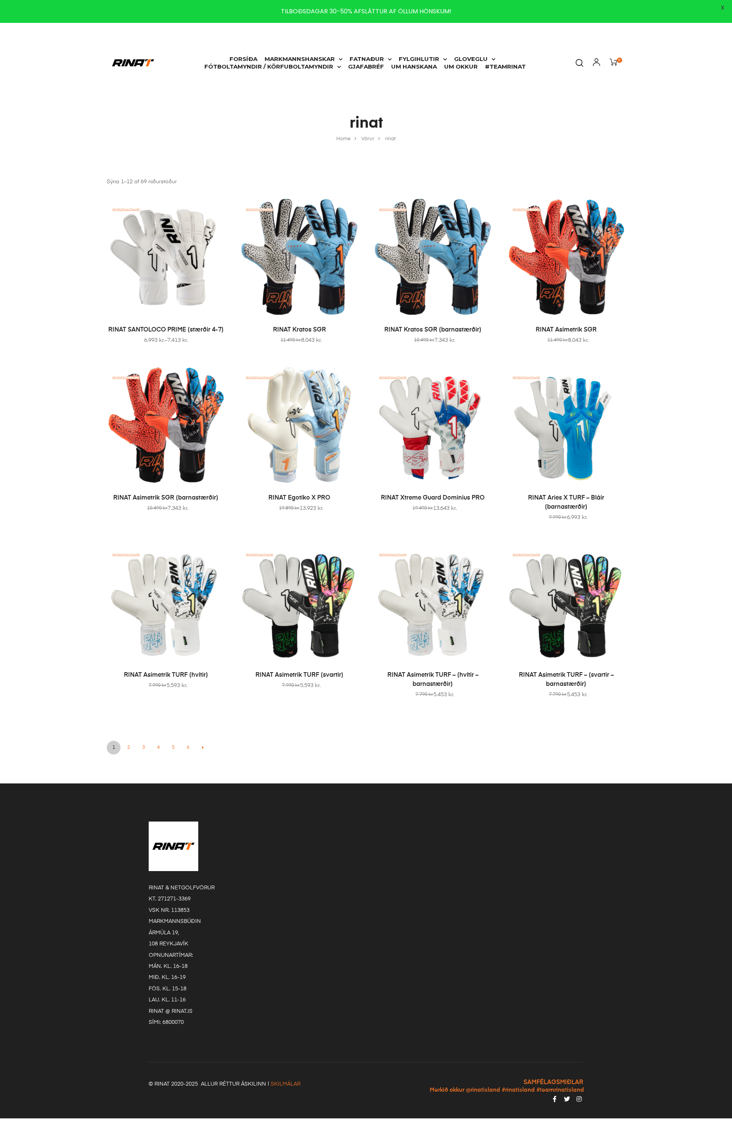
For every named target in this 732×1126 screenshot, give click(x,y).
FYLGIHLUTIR (419, 58)
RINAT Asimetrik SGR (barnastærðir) (165, 498)
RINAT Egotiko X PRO (299, 498)
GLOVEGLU (471, 58)
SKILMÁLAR (285, 1084)
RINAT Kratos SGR (299, 330)
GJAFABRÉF (366, 66)
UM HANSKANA (414, 66)
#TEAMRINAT (505, 66)
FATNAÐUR (367, 58)
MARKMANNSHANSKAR (300, 58)
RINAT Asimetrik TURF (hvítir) (166, 675)
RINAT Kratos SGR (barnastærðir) (433, 330)
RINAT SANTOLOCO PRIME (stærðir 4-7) (166, 330)
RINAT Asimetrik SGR (566, 330)
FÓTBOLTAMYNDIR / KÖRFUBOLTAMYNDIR (268, 66)
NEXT (203, 747)
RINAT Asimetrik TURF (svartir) (299, 675)
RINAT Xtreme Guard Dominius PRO (433, 498)
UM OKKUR (461, 66)
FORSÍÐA (243, 58)
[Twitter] (567, 1099)
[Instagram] (579, 1099)
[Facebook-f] (555, 1099)
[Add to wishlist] (215, 207)
